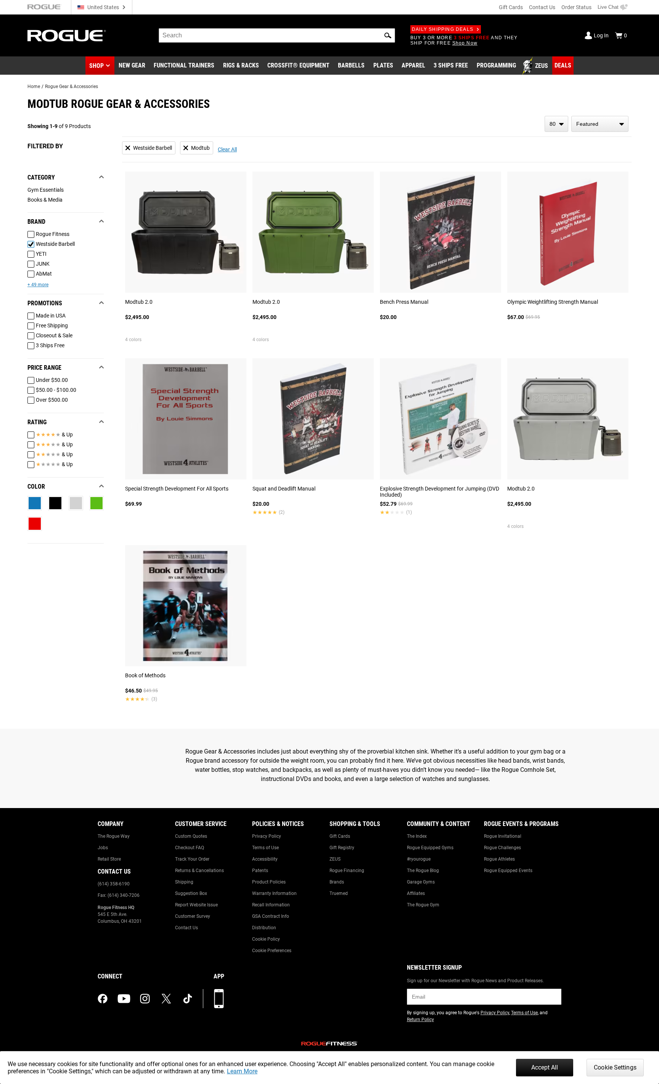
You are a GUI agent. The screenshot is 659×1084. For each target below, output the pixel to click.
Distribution (264, 927)
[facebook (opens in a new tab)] (102, 998)
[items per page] (556, 124)
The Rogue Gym (423, 905)
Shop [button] (96, 65)
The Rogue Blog (423, 870)
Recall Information (271, 905)
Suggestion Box (191, 893)
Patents (260, 870)
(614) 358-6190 (114, 884)
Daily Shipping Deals (442, 29)
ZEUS (335, 859)
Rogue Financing (347, 870)
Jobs (103, 847)
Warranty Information (274, 893)
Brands (337, 882)
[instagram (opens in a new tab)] (144, 998)
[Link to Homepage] (66, 35)
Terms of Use (265, 847)
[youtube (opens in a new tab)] (123, 998)
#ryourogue (419, 859)
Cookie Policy (266, 939)
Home (33, 86)
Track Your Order (192, 859)
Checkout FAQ (189, 847)
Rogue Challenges (502, 847)
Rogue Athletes (499, 859)
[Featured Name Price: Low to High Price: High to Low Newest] (599, 124)
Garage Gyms (421, 882)
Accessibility (265, 859)
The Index (417, 836)
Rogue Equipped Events (508, 870)
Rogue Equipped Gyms (430, 847)
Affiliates (416, 893)
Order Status (576, 7)
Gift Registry (342, 847)
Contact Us (542, 7)
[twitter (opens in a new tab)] (166, 998)
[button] (388, 35)
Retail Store (109, 859)
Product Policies (269, 882)
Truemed (339, 893)
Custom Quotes (191, 836)
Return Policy (420, 1019)
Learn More (242, 1071)
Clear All (227, 149)
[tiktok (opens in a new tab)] (187, 998)
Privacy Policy (266, 836)
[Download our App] (218, 998)
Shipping (184, 882)
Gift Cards (511, 7)
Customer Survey (192, 916)
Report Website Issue (196, 905)
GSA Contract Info (270, 916)
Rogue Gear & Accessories (71, 86)
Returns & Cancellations (199, 870)
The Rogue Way (114, 836)
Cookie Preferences (271, 950)
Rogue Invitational (502, 836)
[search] (277, 35)
